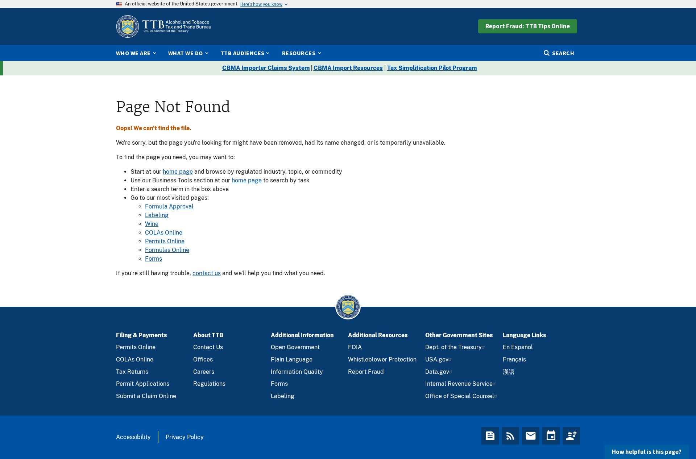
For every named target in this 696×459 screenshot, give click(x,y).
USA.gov (436, 359)
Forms (153, 258)
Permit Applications (142, 383)
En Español (518, 347)
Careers (203, 371)
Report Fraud (366, 371)
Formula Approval (169, 206)
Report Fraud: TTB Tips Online (527, 26)
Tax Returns (132, 371)
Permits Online (165, 241)
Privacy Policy (185, 437)
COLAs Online (163, 232)
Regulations (209, 383)
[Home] (163, 26)
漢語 (508, 371)
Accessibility (133, 437)
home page (178, 171)
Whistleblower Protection (382, 359)
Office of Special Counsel (459, 396)
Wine (151, 223)
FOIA (355, 347)
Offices (203, 359)
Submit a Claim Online (146, 396)
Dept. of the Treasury (453, 347)
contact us (206, 273)
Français (514, 359)
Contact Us (208, 347)
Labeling (157, 215)
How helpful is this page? (647, 452)
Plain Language (291, 359)
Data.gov (437, 371)
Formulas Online (167, 250)
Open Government (295, 347)
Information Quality (297, 371)
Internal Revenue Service (459, 383)
